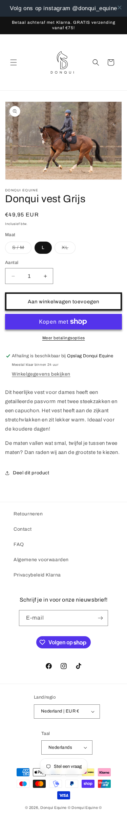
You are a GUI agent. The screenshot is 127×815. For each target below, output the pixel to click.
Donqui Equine (53, 807)
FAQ (19, 544)
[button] (13, 62)
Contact (22, 529)
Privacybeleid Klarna (37, 574)
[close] (119, 7)
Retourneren (28, 513)
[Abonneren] (100, 618)
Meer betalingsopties (63, 338)
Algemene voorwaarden (41, 559)
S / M (21, 249)
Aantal (11, 262)
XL (69, 249)
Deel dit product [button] (31, 472)
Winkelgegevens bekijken (41, 374)
